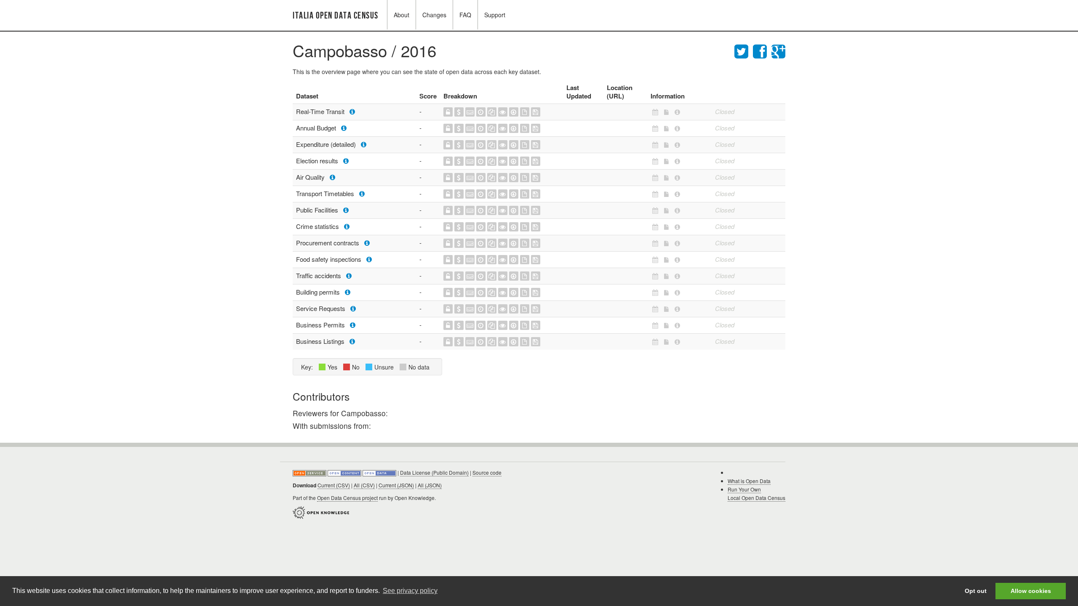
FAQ (465, 15)
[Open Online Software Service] (310, 472)
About (401, 15)
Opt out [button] (976, 590)
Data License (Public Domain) (434, 472)
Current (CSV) (334, 485)
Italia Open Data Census (336, 15)
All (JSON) (430, 485)
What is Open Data (749, 480)
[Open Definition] (345, 472)
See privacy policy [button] (410, 590)
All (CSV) (364, 485)
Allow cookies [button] (1031, 590)
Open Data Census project (347, 497)
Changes (434, 15)
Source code (487, 472)
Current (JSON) (396, 485)
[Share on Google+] (778, 50)
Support (494, 15)
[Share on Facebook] (762, 50)
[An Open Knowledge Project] (321, 511)
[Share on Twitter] (743, 50)
